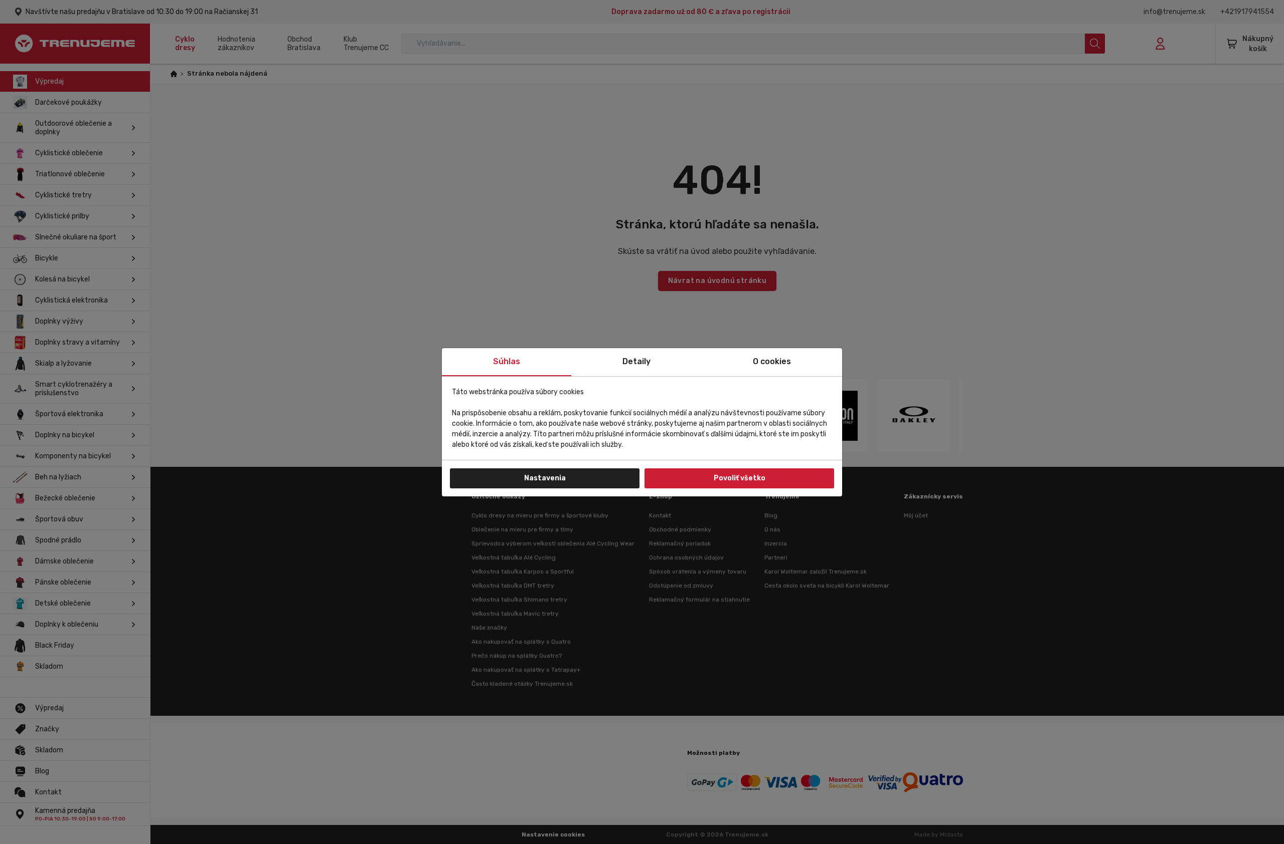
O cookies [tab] (772, 361)
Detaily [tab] (636, 361)
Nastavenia (545, 478)
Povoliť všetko (739, 478)
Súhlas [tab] (506, 361)
